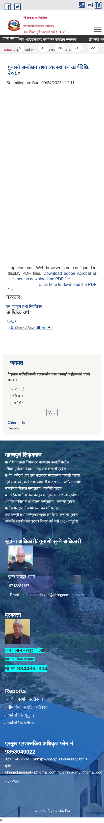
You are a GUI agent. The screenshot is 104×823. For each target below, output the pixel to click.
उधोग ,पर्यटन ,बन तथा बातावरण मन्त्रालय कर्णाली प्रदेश (42, 475)
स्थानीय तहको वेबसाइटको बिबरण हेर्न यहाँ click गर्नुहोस (41, 521)
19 (36, 48)
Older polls (16, 423)
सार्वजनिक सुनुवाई (21, 715)
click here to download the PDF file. (39, 279)
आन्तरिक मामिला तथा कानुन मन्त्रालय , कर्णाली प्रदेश (41, 495)
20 (52, 48)
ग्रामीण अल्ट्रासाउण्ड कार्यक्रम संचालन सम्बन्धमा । (40, 39)
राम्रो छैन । (19, 403)
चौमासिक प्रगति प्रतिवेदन (27, 707)
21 (69, 48)
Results (13, 428)
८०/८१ (11, 321)
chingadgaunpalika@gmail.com (31, 772)
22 (85, 48)
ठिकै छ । (17, 396)
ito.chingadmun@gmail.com (80, 772)
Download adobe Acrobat (68, 273)
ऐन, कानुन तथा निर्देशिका (24, 306)
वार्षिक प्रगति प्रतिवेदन (25, 699)
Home (7, 50)
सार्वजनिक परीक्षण (20, 723)
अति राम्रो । (20, 389)
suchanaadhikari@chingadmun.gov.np (53, 595)
